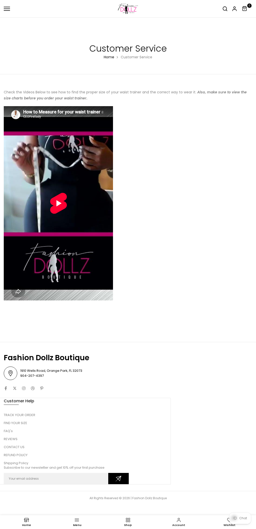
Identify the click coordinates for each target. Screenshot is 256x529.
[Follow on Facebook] (6, 388)
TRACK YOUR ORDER (19, 415)
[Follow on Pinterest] (42, 388)
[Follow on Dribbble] (33, 388)
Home (109, 57)
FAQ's (8, 431)
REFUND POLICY (16, 455)
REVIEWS (11, 439)
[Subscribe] (118, 478)
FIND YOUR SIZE (15, 423)
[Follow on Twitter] (15, 388)
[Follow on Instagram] (24, 388)
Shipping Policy (16, 463)
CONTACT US (14, 447)
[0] (245, 9)
